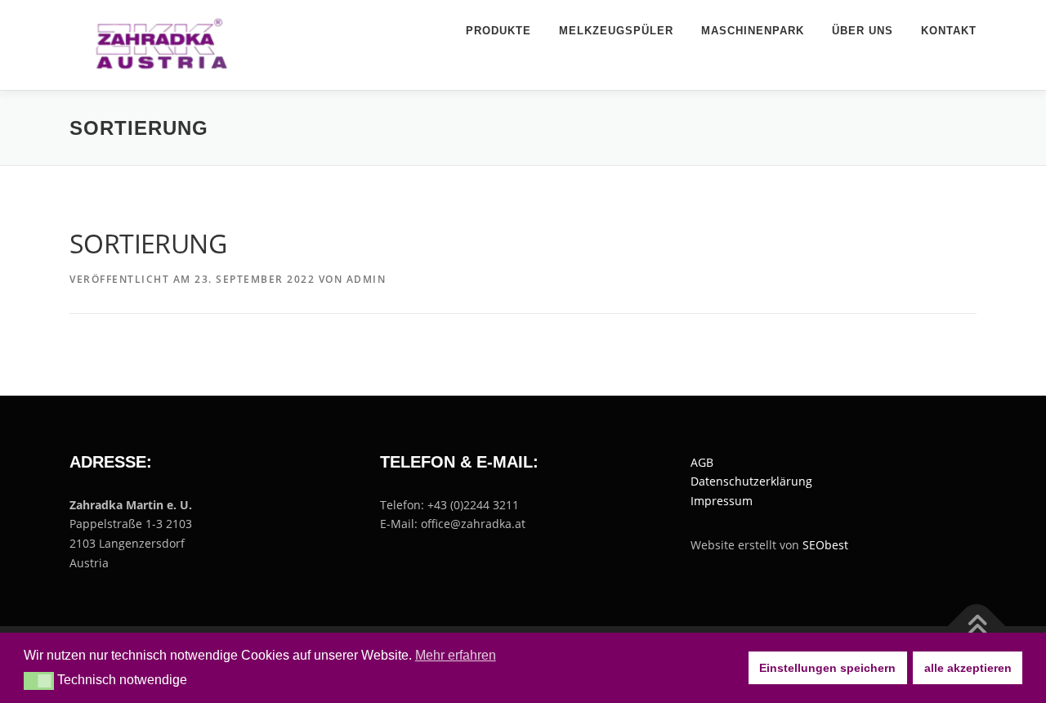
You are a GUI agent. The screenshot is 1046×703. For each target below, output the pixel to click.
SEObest (825, 545)
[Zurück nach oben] (977, 626)
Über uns (862, 31)
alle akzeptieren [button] (968, 667)
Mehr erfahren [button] (455, 655)
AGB (702, 462)
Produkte (498, 31)
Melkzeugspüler (616, 31)
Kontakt (949, 31)
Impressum (722, 500)
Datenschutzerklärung (751, 481)
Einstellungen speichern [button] (827, 667)
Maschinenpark (752, 31)
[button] (39, 681)
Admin (366, 279)
